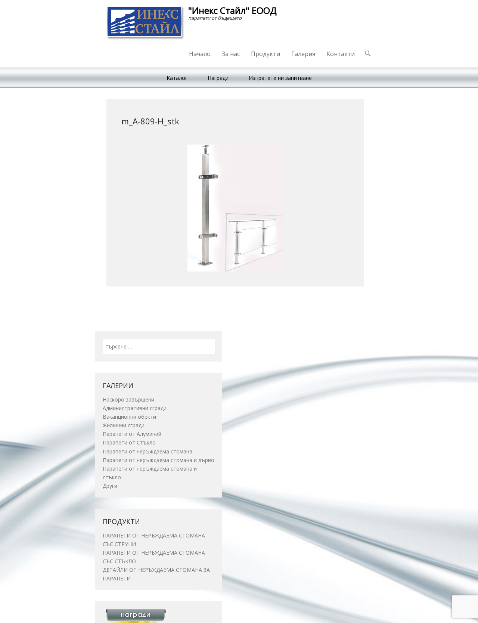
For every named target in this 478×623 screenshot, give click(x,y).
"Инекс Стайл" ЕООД (232, 10)
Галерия (303, 54)
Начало (200, 54)
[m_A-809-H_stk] (235, 208)
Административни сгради (135, 408)
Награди (218, 77)
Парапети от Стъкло (129, 442)
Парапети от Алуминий (132, 433)
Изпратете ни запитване (280, 77)
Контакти (340, 54)
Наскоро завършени (128, 399)
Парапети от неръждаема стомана (147, 451)
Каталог (177, 77)
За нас (231, 54)
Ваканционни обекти (129, 416)
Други (110, 485)
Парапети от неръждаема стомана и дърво (158, 460)
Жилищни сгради (124, 425)
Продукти (265, 54)
